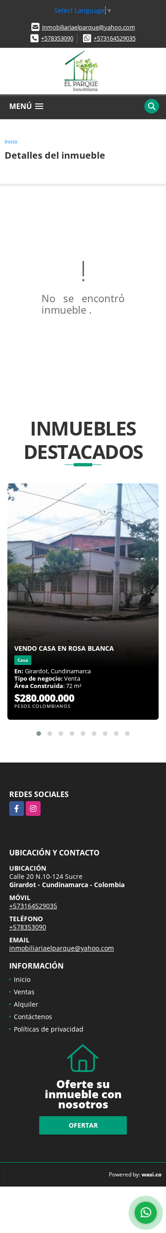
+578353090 (57, 38)
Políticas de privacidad (48, 1029)
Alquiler (26, 1004)
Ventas (24, 991)
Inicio (11, 141)
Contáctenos (33, 1016)
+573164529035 (115, 38)
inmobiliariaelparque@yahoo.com (88, 27)
